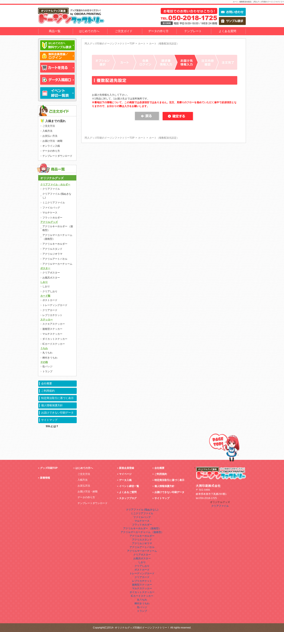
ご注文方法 (48, 125)
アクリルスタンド (52, 248)
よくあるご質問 (128, 492)
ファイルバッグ (51, 207)
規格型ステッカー (52, 328)
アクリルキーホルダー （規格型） (57, 228)
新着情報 (45, 477)
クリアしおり (49, 291)
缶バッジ (47, 366)
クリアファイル (51, 188)
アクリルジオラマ (52, 253)
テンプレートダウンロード (57, 155)
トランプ (47, 371)
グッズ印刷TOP (49, 467)
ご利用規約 (48, 390)
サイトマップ (49, 419)
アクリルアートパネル (54, 258)
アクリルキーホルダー (54, 243)
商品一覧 (55, 31)
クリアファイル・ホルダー (55, 184)
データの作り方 (158, 31)
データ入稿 (125, 480)
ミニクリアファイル (53, 202)
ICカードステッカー (53, 343)
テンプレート (193, 31)
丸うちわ (47, 352)
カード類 (45, 295)
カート (142, 43)
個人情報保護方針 (52, 405)
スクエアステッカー (53, 323)
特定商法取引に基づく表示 (57, 398)
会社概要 (46, 383)
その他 (44, 362)
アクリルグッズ (49, 222)
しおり (44, 282)
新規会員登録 (126, 467)
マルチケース (49, 212)
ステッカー (46, 319)
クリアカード (49, 310)
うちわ (44, 348)
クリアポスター (51, 272)
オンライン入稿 (51, 145)
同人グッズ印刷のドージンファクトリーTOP (110, 43)
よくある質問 (227, 31)
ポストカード (49, 300)
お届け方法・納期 (52, 140)
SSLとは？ (52, 426)
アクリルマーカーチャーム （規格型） (57, 237)
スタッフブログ (128, 498)
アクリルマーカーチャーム (57, 263)
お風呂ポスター (51, 277)
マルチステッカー (52, 333)
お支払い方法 (49, 135)
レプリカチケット (52, 315)
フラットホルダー (52, 217)
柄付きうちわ (49, 357)
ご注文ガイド (123, 31)
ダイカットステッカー (54, 338)
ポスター (45, 268)
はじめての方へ (89, 31)
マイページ (125, 474)
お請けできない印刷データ (57, 412)
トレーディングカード (54, 305)
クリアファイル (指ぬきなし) (56, 195)
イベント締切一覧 (129, 486)
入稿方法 (47, 130)
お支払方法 (84, 485)
